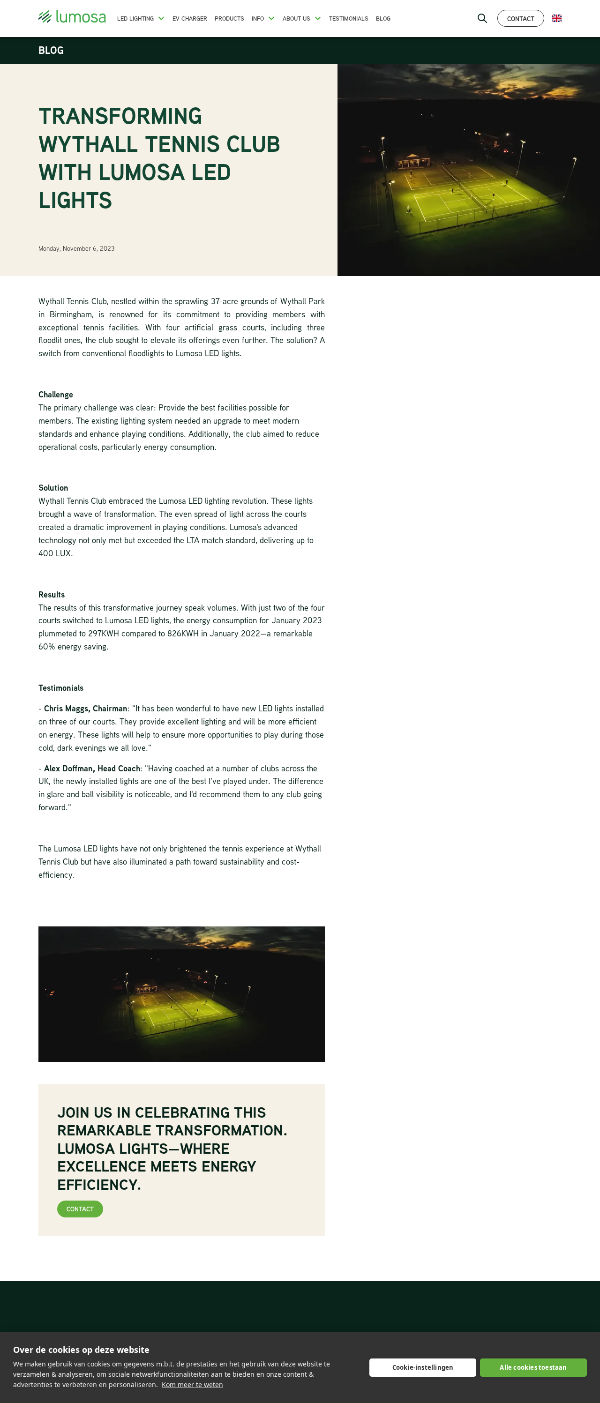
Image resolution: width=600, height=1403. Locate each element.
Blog (383, 18)
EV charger (189, 18)
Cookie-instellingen (423, 1367)
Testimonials (348, 18)
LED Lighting (135, 18)
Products (229, 18)
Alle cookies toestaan (533, 1367)
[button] (161, 18)
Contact (520, 18)
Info (258, 18)
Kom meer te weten (192, 1384)
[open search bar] (482, 18)
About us (296, 18)
